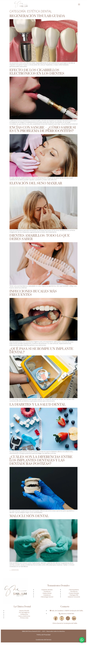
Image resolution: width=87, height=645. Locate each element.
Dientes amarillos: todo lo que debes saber (40, 237)
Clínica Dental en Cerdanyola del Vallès (65, 623)
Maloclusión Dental (29, 516)
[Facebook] (56, 618)
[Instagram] (68, 618)
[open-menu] (79, 4)
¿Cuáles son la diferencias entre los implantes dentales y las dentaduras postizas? (41, 460)
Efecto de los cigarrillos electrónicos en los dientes (37, 72)
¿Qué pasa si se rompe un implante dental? (41, 350)
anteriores (14, 570)
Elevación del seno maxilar (36, 183)
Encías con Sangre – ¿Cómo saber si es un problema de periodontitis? (43, 129)
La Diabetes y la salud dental (38, 405)
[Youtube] (62, 618)
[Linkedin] (74, 618)
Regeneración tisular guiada (37, 16)
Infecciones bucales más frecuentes (33, 293)
